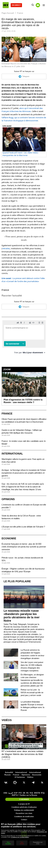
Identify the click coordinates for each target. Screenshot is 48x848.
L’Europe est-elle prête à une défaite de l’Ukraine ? (23, 527)
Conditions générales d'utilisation (24, 807)
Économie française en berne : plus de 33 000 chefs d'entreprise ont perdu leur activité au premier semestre (24, 547)
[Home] (6, 5)
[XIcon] (24, 782)
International (12, 453)
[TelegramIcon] (33, 782)
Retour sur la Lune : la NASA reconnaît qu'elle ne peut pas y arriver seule (32, 692)
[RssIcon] (42, 782)
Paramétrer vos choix (24, 813)
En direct (16, 5)
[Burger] (43, 5)
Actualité (9, 772)
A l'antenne (20, 777)
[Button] (38, 5)
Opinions (8, 499)
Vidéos (7, 720)
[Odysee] (15, 782)
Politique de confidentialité (24, 810)
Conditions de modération (24, 817)
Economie (9, 538)
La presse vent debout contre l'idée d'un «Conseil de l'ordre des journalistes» (23, 280)
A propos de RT (24, 804)
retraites (6, 248)
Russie (7, 775)
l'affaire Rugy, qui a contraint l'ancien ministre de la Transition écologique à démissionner (24, 119)
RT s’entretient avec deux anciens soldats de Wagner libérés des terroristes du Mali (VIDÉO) (22, 754)
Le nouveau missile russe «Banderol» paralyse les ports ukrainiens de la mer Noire (22, 615)
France (5, 290)
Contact (24, 820)
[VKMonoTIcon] (6, 782)
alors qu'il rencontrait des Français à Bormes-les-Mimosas (22, 110)
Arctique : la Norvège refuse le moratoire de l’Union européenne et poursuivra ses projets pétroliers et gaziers (24, 473)
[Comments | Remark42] (24, 338)
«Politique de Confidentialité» (20, 837)
